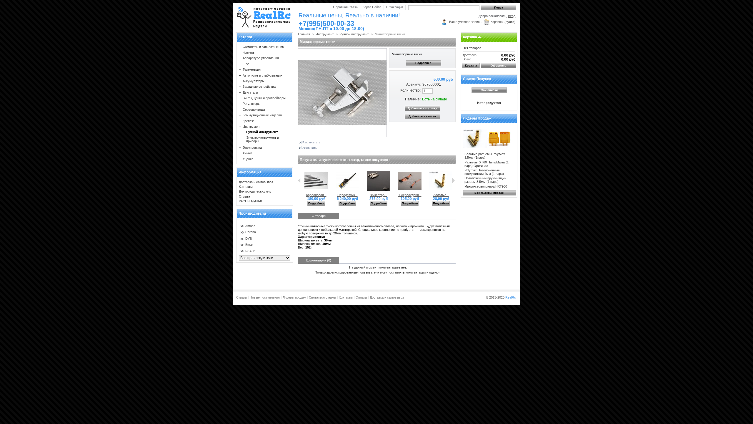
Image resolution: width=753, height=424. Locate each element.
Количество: (410, 90)
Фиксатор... (378, 195)
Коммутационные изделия (262, 115)
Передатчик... (347, 195)
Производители (252, 213)
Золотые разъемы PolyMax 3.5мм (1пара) (484, 155)
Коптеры (249, 52)
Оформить (498, 65)
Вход (511, 16)
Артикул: (413, 84)
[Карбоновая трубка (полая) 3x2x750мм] (316, 191)
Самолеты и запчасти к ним (263, 47)
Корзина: (497, 22)
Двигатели (250, 92)
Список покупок (477, 79)
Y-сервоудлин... (410, 195)
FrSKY (250, 251)
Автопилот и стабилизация (262, 75)
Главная (304, 34)
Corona (250, 232)
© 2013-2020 (501, 297)
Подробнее (423, 62)
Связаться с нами (322, 297)
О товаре (319, 216)
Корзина (470, 37)
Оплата (244, 196)
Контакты (246, 186)
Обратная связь (345, 7)
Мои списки (489, 90)
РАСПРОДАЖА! (250, 201)
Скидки (241, 297)
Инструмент (252, 126)
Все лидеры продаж (489, 192)
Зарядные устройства (259, 86)
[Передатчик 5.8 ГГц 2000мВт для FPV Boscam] (347, 191)
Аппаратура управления (261, 58)
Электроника (252, 147)
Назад (299, 180)
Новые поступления (265, 297)
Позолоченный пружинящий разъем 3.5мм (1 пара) (485, 179)
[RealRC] (264, 17)
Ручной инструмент (262, 132)
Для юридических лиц (255, 191)
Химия (247, 153)
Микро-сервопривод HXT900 (485, 186)
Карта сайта (372, 7)
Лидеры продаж (477, 118)
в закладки (394, 7)
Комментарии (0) (318, 260)
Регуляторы (251, 103)
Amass (250, 226)
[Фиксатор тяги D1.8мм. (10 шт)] (378, 191)
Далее (453, 180)
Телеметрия (252, 69)
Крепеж (248, 121)
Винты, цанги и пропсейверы (264, 98)
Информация (250, 172)
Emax (249, 244)
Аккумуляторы (253, 81)
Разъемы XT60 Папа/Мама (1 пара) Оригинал (486, 164)
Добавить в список (423, 116)
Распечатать (311, 142)
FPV (246, 64)
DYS (248, 238)
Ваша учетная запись (465, 22)
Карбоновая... (316, 195)
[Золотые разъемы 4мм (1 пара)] (441, 191)
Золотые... (441, 195)
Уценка (248, 159)
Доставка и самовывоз (256, 182)
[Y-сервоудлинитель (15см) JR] (410, 191)
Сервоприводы (254, 109)
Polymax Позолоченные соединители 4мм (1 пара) (484, 171)
